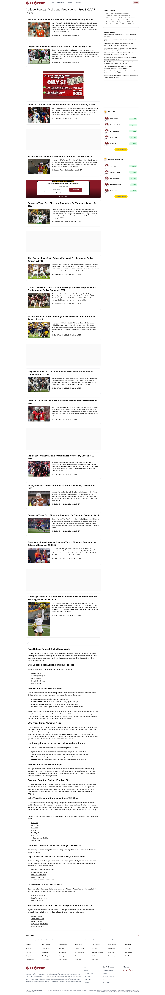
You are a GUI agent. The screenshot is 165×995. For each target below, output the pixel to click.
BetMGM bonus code (38, 877)
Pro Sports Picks (79, 952)
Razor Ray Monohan (97, 952)
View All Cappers (121, 149)
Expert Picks (60, 2)
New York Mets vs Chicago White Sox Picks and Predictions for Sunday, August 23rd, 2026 (120, 71)
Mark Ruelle (111, 948)
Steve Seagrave (112, 956)
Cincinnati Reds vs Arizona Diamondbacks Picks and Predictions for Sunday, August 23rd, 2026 (118, 44)
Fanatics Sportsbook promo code (42, 869)
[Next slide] (27, 642)
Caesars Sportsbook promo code (42, 880)
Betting (78, 2)
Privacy (105, 973)
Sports (70, 2)
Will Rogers (95, 959)
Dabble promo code (38, 895)
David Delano (112, 944)
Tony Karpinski (63, 959)
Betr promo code (37, 900)
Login (136, 2)
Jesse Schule (46, 948)
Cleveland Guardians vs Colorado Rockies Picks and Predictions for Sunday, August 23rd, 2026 (118, 62)
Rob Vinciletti (128, 952)
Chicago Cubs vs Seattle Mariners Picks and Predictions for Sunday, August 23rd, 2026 (120, 58)
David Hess (128, 944)
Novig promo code (37, 926)
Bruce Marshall (63, 944)
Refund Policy (107, 979)
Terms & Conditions (63, 196)
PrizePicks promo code (39, 898)
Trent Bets (78, 959)
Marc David (95, 948)
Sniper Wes (78, 956)
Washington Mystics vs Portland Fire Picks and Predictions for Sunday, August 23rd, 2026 (121, 76)
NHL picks (34, 830)
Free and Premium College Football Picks (117, 19)
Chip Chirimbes (96, 944)
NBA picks (34, 828)
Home (52, 2)
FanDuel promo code (38, 875)
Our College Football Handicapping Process (118, 15)
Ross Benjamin (46, 956)
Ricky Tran (111, 952)
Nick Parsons (62, 952)
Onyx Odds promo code (39, 924)
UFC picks (34, 835)
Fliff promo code (36, 921)
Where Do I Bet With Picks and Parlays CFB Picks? (120, 24)
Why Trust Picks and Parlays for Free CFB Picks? (119, 22)
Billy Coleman (46, 944)
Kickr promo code (37, 916)
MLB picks (34, 825)
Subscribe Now (76, 189)
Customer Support (108, 970)
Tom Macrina (45, 959)
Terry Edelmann (129, 956)
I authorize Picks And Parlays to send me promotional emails (64, 192)
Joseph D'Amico (79, 948)
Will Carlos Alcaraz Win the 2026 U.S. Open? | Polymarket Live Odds (120, 35)
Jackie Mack (29, 948)
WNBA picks (35, 833)
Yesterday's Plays (88, 973)
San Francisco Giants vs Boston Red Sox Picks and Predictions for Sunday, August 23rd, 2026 (118, 67)
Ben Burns (28, 944)
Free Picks (87, 976)
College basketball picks (39, 838)
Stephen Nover (96, 956)
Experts (86, 970)
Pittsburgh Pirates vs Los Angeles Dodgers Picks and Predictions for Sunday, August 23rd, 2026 (118, 53)
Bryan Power (78, 944)
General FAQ (106, 983)
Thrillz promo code (37, 919)
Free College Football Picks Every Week (117, 13)
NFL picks (34, 823)
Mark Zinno (128, 948)
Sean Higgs (62, 956)
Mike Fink (28, 952)
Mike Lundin (45, 952)
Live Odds (86, 982)
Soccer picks (35, 840)
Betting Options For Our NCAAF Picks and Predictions (120, 17)
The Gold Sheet (30, 959)
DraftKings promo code (39, 872)
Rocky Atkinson (30, 956)
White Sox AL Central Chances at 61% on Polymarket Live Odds (120, 40)
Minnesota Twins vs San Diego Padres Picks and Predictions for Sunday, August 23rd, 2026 (120, 49)
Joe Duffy (61, 948)
